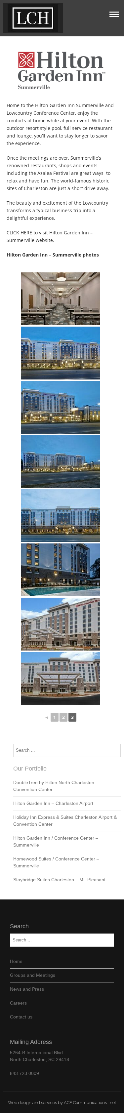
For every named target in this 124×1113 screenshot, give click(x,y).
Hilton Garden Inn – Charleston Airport (53, 803)
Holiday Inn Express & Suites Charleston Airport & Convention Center (65, 821)
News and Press (27, 989)
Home (16, 961)
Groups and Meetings (32, 975)
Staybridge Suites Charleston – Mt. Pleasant (59, 879)
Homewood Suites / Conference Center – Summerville (56, 862)
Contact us (21, 1016)
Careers (18, 1003)
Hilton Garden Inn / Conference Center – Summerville (55, 841)
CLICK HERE (19, 232)
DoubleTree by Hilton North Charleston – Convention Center (55, 786)
